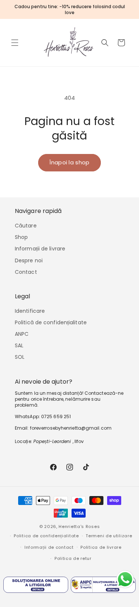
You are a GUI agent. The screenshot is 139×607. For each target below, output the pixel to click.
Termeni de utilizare (109, 536)
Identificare (30, 311)
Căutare (26, 225)
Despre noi (29, 260)
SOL (19, 357)
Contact (26, 272)
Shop (21, 237)
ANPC (22, 334)
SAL (19, 345)
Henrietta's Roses (79, 526)
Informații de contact (49, 547)
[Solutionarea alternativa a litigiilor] (103, 586)
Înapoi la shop (69, 162)
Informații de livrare (40, 248)
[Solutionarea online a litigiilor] (35, 586)
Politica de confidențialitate (46, 536)
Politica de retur (73, 558)
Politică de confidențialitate (51, 322)
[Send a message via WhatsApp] (125, 579)
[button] (15, 43)
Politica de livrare (100, 547)
